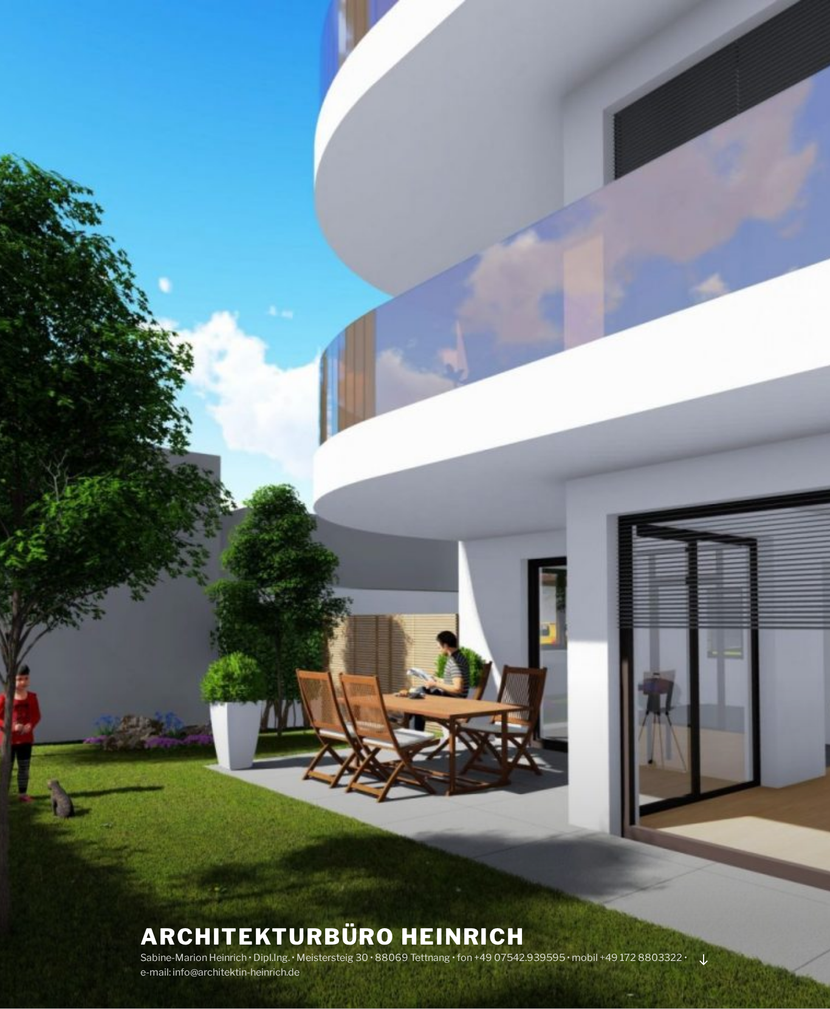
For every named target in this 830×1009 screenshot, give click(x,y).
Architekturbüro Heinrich (332, 936)
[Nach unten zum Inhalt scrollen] (703, 960)
